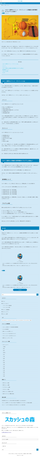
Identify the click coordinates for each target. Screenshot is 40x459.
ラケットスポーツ (6, 303)
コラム (3, 13)
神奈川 (4, 352)
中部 (4, 366)
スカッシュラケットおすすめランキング (9, 335)
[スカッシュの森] (20, 1)
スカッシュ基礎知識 (6, 309)
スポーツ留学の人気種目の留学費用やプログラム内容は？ (13, 68)
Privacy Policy (20, 453)
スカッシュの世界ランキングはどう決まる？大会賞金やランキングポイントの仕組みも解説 (17, 402)
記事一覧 (4, 446)
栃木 (4, 360)
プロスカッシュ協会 (6, 389)
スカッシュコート (6, 311)
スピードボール (4, 320)
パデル (17, 320)
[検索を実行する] (37, 295)
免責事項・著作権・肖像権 (27, 453)
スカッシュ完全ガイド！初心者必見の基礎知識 (10, 326)
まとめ (3, 72)
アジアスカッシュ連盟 (6, 387)
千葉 (4, 356)
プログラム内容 (5, 71)
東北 (4, 348)
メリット (4, 65)
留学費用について (5, 69)
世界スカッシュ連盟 (6, 384)
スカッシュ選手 (5, 313)
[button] (1, 1)
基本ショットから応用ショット (8, 331)
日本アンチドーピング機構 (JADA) (8, 393)
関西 (4, 368)
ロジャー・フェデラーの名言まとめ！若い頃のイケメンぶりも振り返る (13, 404)
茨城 (4, 362)
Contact (20, 289)
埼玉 (4, 354)
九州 (4, 374)
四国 (4, 372)
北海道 (4, 346)
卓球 (30, 320)
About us (13, 453)
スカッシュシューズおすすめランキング (9, 333)
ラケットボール (26, 320)
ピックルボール (21, 320)
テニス (13, 320)
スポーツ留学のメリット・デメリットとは (10, 63)
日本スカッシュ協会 (6, 382)
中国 (4, 370)
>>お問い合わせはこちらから (6, 432)
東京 (4, 350)
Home (10, 453)
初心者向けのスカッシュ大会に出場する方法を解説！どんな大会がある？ (14, 400)
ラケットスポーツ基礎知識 (7, 305)
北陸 (4, 364)
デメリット (4, 66)
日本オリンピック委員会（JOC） (8, 391)
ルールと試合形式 (6, 329)
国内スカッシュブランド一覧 (7, 337)
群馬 (4, 358)
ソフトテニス (9, 320)
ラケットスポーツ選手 (6, 307)
